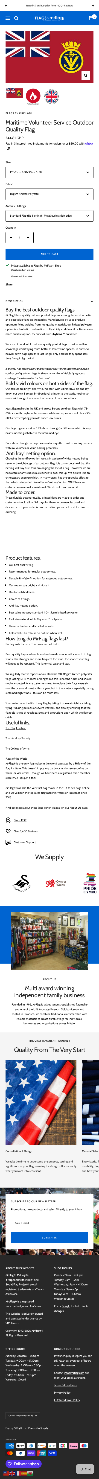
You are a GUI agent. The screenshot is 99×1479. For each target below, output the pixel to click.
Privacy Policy (62, 1392)
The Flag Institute (16, 728)
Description (15, 301)
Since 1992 (20, 820)
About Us (75, 807)
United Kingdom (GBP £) (21, 1415)
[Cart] (91, 18)
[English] (12, 1473)
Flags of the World (16, 758)
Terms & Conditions (65, 1385)
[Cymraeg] (30, 1473)
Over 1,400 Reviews (26, 831)
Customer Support (25, 842)
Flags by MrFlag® (19, 113)
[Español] (24, 1473)
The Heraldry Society (18, 738)
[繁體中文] (6, 1473)
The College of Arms (17, 748)
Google (66, 1306)
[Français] (18, 1473)
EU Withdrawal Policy (67, 1400)
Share (9, 284)
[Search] (16, 18)
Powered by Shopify (38, 1428)
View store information (22, 276)
